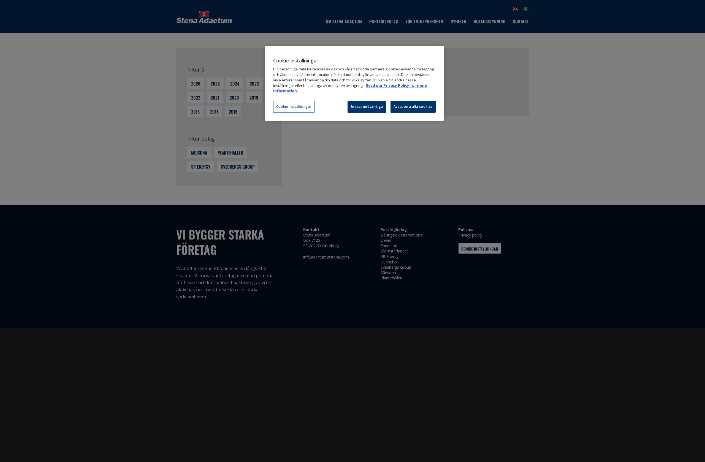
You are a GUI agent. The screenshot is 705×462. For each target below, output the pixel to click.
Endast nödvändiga (367, 106)
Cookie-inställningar (293, 106)
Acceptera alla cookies (413, 106)
